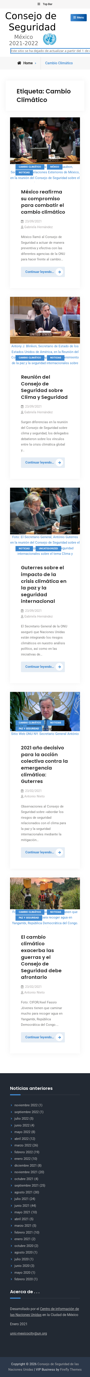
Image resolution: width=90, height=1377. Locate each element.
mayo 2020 (22, 1273)
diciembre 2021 (25, 1165)
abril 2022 (21, 1139)
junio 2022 (21, 1125)
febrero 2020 (23, 1279)
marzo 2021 (22, 1226)
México (54, 166)
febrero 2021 (23, 1232)
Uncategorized (48, 548)
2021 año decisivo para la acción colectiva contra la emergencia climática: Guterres (44, 764)
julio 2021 (21, 1199)
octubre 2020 (23, 1246)
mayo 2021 (22, 1212)
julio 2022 (21, 1119)
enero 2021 (22, 1239)
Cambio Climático (30, 166)
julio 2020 (21, 1259)
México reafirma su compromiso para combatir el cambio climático (43, 201)
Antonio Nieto (34, 796)
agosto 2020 (23, 1252)
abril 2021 (21, 1219)
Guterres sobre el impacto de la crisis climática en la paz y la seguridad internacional (43, 584)
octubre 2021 (23, 1179)
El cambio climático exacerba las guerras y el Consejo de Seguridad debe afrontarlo (41, 957)
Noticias (24, 172)
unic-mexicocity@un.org (28, 1333)
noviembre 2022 (26, 1105)
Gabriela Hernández (38, 227)
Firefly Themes (71, 1370)
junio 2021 (21, 1206)
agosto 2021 (23, 1192)
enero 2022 (22, 1159)
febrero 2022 (23, 1152)
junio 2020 (21, 1266)
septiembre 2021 (26, 1185)
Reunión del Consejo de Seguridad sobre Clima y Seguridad (44, 387)
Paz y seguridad (29, 728)
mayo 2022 (22, 1132)
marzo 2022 (22, 1145)
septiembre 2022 (26, 1112)
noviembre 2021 (26, 1172)
